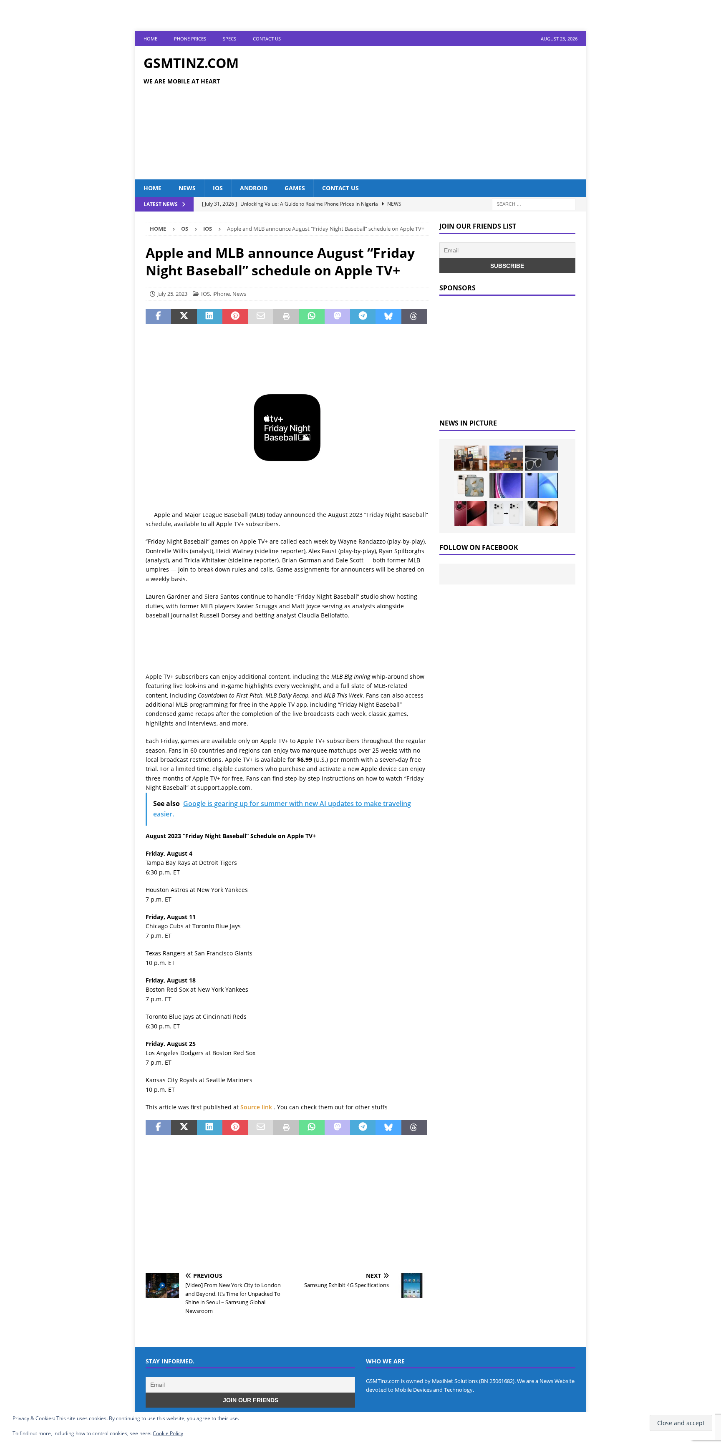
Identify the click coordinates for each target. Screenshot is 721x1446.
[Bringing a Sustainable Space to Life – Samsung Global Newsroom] (470, 458)
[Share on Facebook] (158, 316)
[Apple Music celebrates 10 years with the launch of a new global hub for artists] (506, 458)
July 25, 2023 (172, 293)
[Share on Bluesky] (388, 316)
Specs (229, 38)
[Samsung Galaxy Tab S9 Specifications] (506, 485)
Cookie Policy (168, 1433)
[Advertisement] (433, 112)
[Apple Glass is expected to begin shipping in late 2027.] (541, 458)
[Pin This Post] (235, 316)
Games (295, 188)
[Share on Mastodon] (337, 316)
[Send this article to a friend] (260, 316)
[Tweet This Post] (184, 316)
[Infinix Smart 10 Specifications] (541, 485)
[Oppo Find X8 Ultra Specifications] (541, 513)
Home (150, 38)
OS (184, 228)
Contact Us (267, 38)
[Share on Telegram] (363, 316)
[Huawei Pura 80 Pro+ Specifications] (470, 513)
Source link (257, 1107)
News (187, 188)
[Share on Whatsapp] (312, 316)
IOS (218, 188)
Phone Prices (190, 38)
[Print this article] (286, 316)
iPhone (221, 293)
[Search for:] (533, 204)
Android (253, 188)
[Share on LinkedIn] (209, 316)
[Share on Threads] (414, 316)
